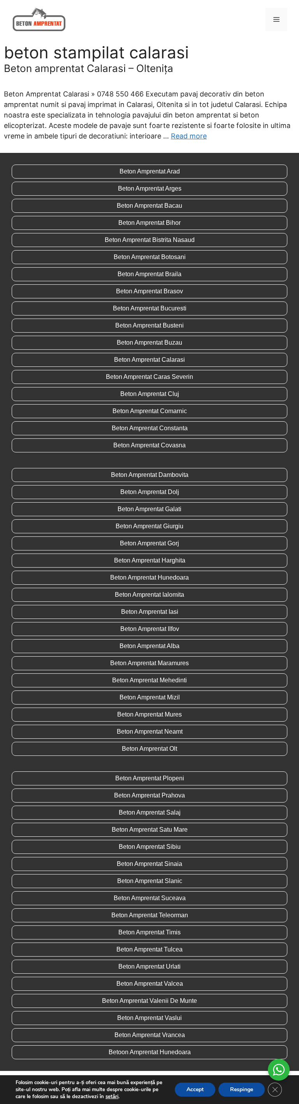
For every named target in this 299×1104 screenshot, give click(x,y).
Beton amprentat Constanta (150, 428)
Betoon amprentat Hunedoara (150, 1052)
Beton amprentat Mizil (150, 697)
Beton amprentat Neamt (150, 731)
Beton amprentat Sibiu (150, 846)
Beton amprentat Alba (149, 646)
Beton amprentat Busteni (149, 325)
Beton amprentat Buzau (149, 342)
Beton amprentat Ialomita (149, 594)
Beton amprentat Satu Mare (150, 829)
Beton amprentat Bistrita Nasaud (150, 240)
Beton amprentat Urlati (149, 966)
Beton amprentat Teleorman (149, 915)
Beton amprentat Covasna (149, 445)
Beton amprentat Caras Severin (149, 376)
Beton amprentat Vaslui (149, 1018)
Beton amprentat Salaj (150, 812)
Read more (189, 136)
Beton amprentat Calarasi (149, 359)
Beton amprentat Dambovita (149, 474)
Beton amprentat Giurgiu (149, 526)
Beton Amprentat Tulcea (149, 949)
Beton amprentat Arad (150, 171)
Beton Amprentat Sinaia (149, 863)
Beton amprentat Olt (149, 748)
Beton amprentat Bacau (149, 205)
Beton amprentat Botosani (150, 257)
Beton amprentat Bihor (149, 222)
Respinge (241, 1089)
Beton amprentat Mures (149, 714)
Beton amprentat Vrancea (149, 1035)
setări (112, 1096)
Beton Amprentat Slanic (149, 881)
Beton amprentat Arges (149, 188)
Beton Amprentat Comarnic (150, 411)
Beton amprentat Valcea (149, 983)
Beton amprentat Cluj (149, 394)
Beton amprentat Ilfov (149, 629)
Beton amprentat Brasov (149, 291)
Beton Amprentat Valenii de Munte (149, 1000)
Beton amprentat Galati (149, 509)
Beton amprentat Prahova (149, 795)
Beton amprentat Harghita (149, 560)
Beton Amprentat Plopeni (149, 778)
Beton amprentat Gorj (149, 543)
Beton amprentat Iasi (149, 611)
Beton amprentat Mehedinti (149, 680)
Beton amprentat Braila (149, 274)
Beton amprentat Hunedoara (149, 577)
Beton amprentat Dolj (149, 492)
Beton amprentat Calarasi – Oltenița (88, 68)
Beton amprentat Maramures (149, 663)
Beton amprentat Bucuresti (149, 308)
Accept (195, 1089)
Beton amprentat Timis (149, 932)
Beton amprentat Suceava (150, 898)
